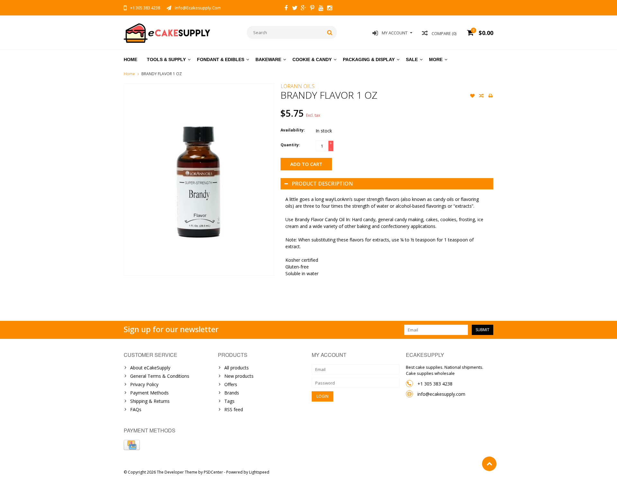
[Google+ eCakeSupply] (303, 8)
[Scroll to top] (489, 464)
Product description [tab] (322, 183)
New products (239, 376)
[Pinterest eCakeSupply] (312, 8)
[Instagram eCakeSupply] (329, 8)
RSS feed (233, 409)
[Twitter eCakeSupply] (294, 8)
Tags (229, 401)
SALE (412, 59)
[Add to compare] (481, 96)
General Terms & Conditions (159, 376)
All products (236, 368)
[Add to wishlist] (472, 96)
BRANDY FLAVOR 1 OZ (161, 74)
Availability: (293, 130)
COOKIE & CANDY (312, 59)
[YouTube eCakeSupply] (320, 8)
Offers (230, 384)
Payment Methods (149, 393)
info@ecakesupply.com (441, 394)
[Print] (490, 96)
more (436, 59)
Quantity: (290, 145)
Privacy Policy (144, 384)
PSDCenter (213, 472)
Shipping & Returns (150, 401)
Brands (231, 393)
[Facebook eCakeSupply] (286, 8)
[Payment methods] (132, 445)
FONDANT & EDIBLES (220, 59)
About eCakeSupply (150, 368)
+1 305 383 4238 (434, 384)
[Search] (330, 32)
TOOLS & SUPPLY (166, 59)
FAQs (135, 409)
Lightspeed (259, 472)
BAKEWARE (268, 59)
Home (130, 59)
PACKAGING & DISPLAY (369, 59)
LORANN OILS (298, 86)
